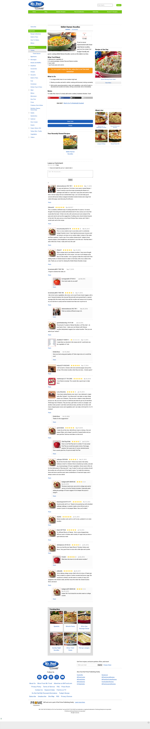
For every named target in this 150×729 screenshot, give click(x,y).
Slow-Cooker (34, 122)
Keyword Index (50, 690)
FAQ (58, 687)
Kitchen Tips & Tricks (36, 87)
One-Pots (33, 99)
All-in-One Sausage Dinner (84, 627)
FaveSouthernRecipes (108, 681)
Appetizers (34, 56)
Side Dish (70, 121)
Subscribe (33, 26)
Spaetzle (56, 626)
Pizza (32, 102)
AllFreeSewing (81, 681)
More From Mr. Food (44, 683)
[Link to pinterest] (51, 677)
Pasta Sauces (36, 53)
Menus (32, 43)
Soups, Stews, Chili (36, 128)
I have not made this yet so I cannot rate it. (61, 168)
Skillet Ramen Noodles (70, 153)
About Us (32, 683)
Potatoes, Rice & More (37, 105)
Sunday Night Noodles (56, 649)
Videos (32, 137)
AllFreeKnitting (81, 679)
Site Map (51, 696)
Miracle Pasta (70, 626)
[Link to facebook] (39, 677)
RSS (57, 696)
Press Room (65, 687)
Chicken (33, 72)
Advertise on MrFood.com (63, 683)
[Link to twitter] (45, 677)
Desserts (33, 75)
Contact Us (39, 690)
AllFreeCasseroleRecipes (109, 684)
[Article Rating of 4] (68, 29)
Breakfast (33, 65)
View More (108, 82)
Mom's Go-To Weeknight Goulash (74, 103)
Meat (32, 90)
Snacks (33, 125)
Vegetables (34, 134)
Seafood (33, 119)
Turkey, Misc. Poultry (36, 131)
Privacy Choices (66, 696)
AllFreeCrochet (81, 677)
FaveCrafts (80, 675)
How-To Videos (35, 40)
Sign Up (100, 665)
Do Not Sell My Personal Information (44, 693)
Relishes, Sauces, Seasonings (35, 109)
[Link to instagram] (56, 677)
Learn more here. (80, 702)
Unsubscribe (42, 696)
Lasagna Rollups (101, 144)
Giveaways (33, 84)
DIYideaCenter (81, 684)
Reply (49, 202)
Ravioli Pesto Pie (115, 144)
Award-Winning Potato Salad (108, 79)
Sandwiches (34, 116)
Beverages (33, 59)
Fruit (32, 81)
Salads (32, 113)
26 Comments (75, 29)
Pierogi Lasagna (84, 648)
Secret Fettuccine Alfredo (115, 127)
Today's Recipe (64, 693)
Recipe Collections (36, 34)
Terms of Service (49, 687)
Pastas (32, 50)
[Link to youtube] (62, 677)
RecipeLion (105, 675)
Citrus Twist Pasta (70, 649)
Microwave (34, 96)
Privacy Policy (36, 687)
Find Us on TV (61, 690)
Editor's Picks (34, 37)
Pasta (70, 125)
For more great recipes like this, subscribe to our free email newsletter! (70, 70)
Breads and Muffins (36, 62)
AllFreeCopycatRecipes (108, 677)
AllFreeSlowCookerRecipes (109, 679)
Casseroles (34, 69)
